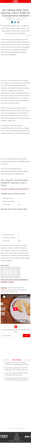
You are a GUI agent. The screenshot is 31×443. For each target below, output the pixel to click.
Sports (9, 287)
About (17, 434)
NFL (16, 290)
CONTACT (14, 428)
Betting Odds (14, 287)
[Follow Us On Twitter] (28, 436)
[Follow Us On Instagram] (30, 436)
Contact (16, 433)
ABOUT (10, 428)
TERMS (23, 428)
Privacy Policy (17, 437)
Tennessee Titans (13, 292)
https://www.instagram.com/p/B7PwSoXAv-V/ (15, 188)
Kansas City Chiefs (10, 290)
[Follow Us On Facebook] (26, 436)
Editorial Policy (17, 439)
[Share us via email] (18, 22)
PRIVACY (19, 428)
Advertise (17, 436)
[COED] (15, 1)
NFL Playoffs (21, 290)
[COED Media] (4, 437)
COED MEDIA (12, 440)
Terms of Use (16, 438)
